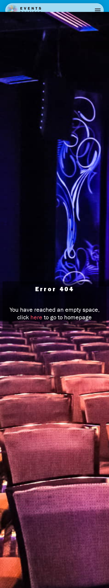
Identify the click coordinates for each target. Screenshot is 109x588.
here (36, 317)
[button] (97, 10)
